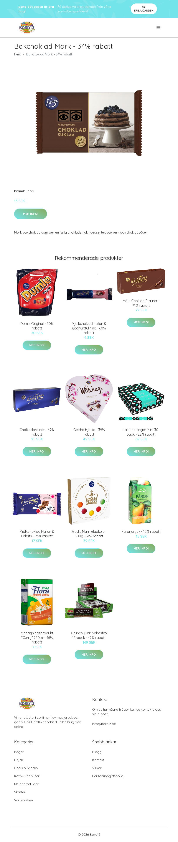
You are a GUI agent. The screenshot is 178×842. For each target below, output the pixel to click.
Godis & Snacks (26, 768)
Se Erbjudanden (143, 8)
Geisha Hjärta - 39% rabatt (89, 432)
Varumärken (23, 800)
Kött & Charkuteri (27, 776)
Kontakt (98, 760)
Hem (17, 54)
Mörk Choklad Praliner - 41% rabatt (141, 303)
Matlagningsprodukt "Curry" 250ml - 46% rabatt (37, 637)
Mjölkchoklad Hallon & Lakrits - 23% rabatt (37, 533)
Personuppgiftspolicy (108, 776)
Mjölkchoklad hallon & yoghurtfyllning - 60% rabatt (89, 328)
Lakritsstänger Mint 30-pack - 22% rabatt (141, 432)
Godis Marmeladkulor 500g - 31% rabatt (89, 533)
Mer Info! (30, 214)
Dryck (18, 760)
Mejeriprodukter (26, 784)
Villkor (97, 768)
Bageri (19, 752)
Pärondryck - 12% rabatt (141, 531)
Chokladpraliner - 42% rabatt (37, 432)
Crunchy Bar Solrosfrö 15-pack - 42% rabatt (89, 635)
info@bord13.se (104, 724)
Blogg (97, 752)
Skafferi (20, 792)
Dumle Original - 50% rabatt (37, 325)
